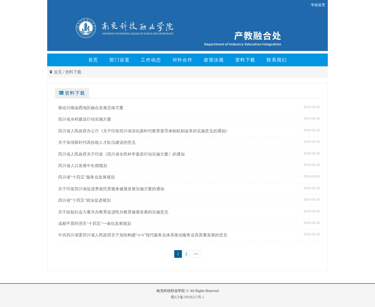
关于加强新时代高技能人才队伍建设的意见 (97, 142)
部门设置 (119, 59)
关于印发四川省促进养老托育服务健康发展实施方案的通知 (111, 189)
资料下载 (245, 59)
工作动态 (151, 59)
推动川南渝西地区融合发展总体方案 (90, 108)
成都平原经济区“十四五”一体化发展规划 (94, 223)
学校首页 (318, 5)
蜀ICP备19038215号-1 (187, 297)
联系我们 (277, 59)
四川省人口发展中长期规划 (82, 165)
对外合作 (182, 59)
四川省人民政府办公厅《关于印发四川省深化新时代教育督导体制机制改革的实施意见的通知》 (144, 131)
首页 (93, 59)
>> (196, 254)
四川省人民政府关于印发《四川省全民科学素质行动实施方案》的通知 (121, 154)
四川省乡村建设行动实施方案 (84, 119)
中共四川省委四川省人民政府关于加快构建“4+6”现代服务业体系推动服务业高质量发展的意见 (142, 235)
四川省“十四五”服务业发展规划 (86, 177)
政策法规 (214, 59)
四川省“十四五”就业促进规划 (84, 200)
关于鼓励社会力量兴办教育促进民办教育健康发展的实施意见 (113, 212)
